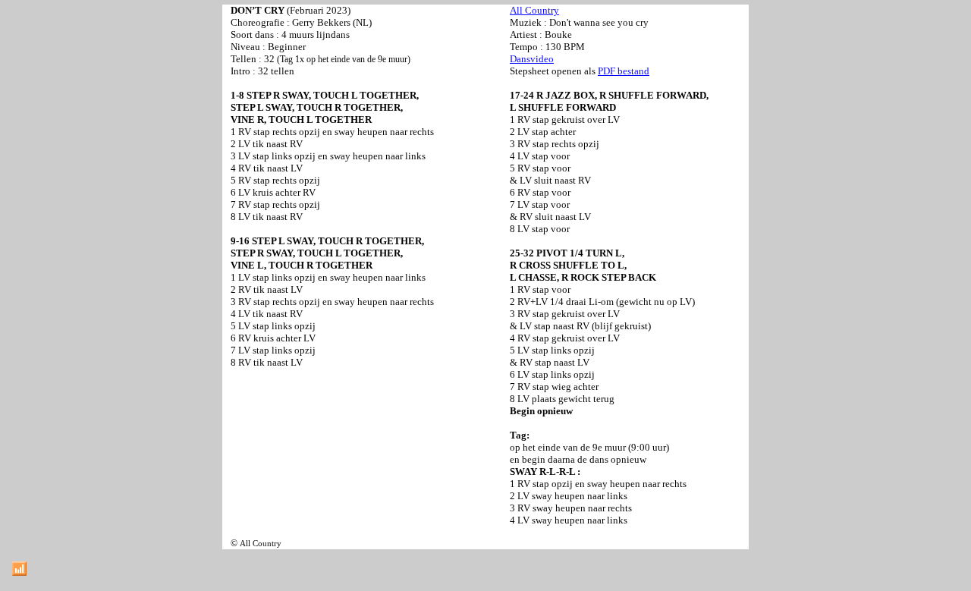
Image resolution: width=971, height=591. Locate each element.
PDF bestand (623, 71)
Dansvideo (532, 58)
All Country (534, 10)
